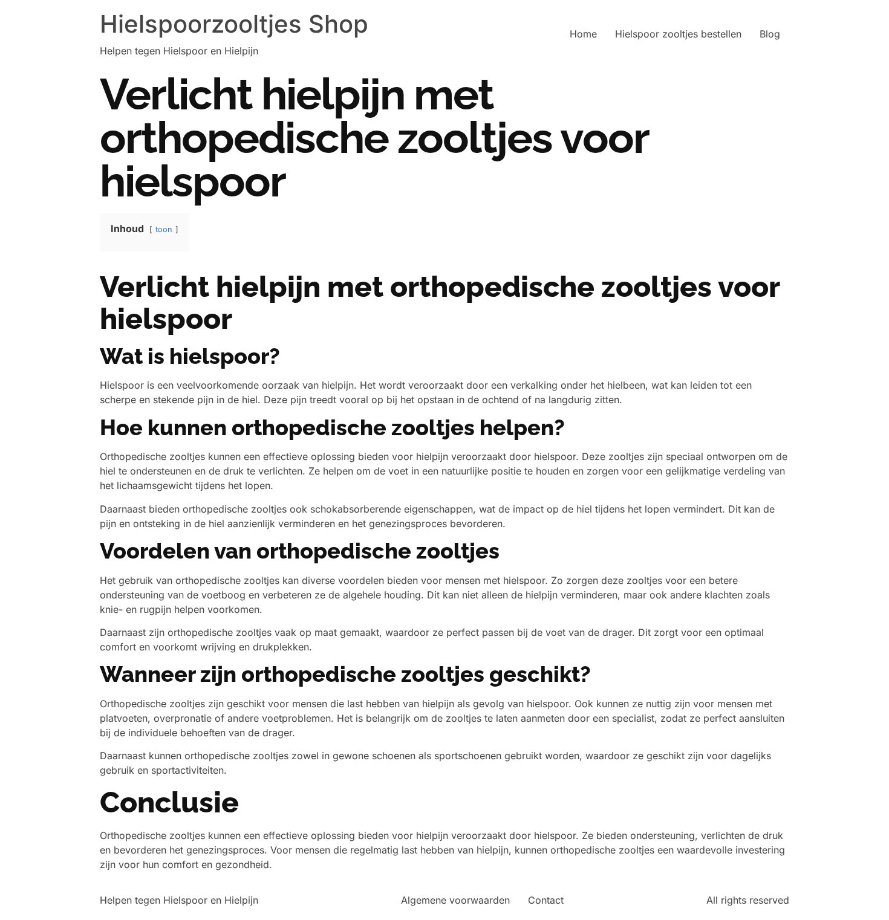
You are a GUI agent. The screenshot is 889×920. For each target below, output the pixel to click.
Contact (546, 900)
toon (163, 229)
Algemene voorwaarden (455, 900)
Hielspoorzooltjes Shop (234, 24)
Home (583, 34)
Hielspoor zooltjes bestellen (678, 34)
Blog (770, 34)
